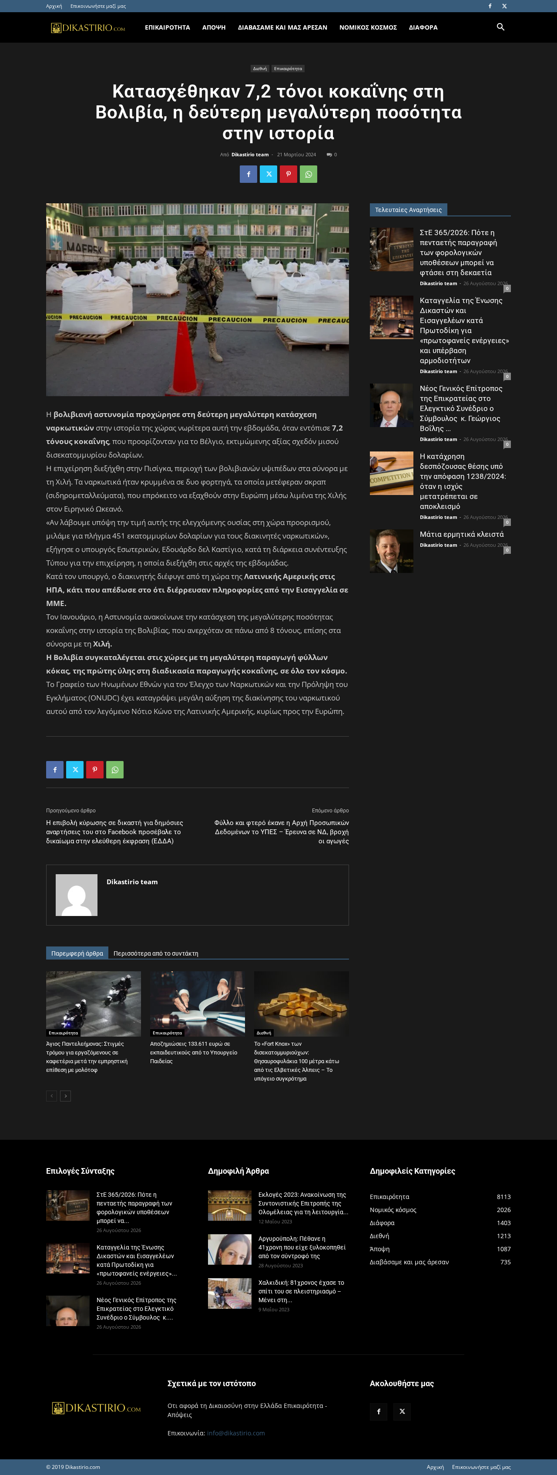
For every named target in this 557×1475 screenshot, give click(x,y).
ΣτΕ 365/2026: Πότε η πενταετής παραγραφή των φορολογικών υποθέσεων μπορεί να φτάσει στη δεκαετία (458, 252)
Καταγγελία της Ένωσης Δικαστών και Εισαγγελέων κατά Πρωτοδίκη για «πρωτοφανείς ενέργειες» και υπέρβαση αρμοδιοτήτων (464, 330)
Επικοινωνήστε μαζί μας (98, 6)
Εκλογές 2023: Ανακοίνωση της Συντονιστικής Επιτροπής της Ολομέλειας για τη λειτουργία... (303, 1203)
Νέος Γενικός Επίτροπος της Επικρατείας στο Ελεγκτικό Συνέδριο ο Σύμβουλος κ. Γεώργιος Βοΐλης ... (461, 408)
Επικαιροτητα (167, 27)
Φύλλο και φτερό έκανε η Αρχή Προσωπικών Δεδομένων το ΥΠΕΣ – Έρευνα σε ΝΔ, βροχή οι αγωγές (282, 832)
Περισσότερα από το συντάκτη (156, 953)
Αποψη (214, 27)
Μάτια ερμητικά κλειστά (462, 534)
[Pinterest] (288, 174)
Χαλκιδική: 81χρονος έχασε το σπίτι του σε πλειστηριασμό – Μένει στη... (301, 1291)
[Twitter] (504, 6)
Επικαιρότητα (288, 68)
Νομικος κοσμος (368, 27)
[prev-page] (51, 1096)
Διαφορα (423, 27)
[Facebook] (490, 6)
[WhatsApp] (308, 174)
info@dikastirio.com (236, 1433)
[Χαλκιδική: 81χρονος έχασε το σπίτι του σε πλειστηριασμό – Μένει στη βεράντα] (230, 1293)
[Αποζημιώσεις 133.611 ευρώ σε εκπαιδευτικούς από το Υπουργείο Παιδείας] (197, 1004)
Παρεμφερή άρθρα (77, 953)
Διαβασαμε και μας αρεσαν (282, 27)
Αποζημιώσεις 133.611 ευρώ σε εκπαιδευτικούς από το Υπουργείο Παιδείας (193, 1052)
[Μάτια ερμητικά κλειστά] (391, 551)
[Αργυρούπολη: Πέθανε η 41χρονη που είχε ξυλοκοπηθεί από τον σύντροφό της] (230, 1249)
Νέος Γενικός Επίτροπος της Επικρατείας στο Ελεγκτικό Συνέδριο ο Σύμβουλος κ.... (137, 1309)
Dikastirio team (250, 154)
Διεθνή (260, 68)
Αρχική (54, 6)
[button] (500, 28)
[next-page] (65, 1096)
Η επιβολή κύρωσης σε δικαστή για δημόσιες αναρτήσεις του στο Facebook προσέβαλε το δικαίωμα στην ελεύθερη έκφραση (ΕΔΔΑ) (114, 832)
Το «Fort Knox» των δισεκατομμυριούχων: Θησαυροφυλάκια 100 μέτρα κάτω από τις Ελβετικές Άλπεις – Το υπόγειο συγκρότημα (296, 1061)
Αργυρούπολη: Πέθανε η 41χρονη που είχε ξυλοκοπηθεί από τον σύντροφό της (302, 1247)
